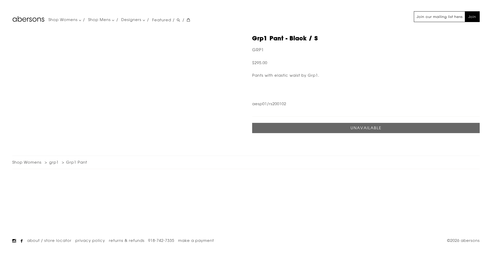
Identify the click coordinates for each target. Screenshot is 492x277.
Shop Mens (100, 20)
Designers (132, 20)
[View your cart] (188, 20)
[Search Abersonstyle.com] (178, 20)
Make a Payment (196, 240)
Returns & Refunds (127, 240)
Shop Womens (63, 20)
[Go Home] (28, 19)
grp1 (258, 49)
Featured (161, 19)
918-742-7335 (161, 240)
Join (472, 16)
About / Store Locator (49, 240)
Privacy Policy (90, 240)
